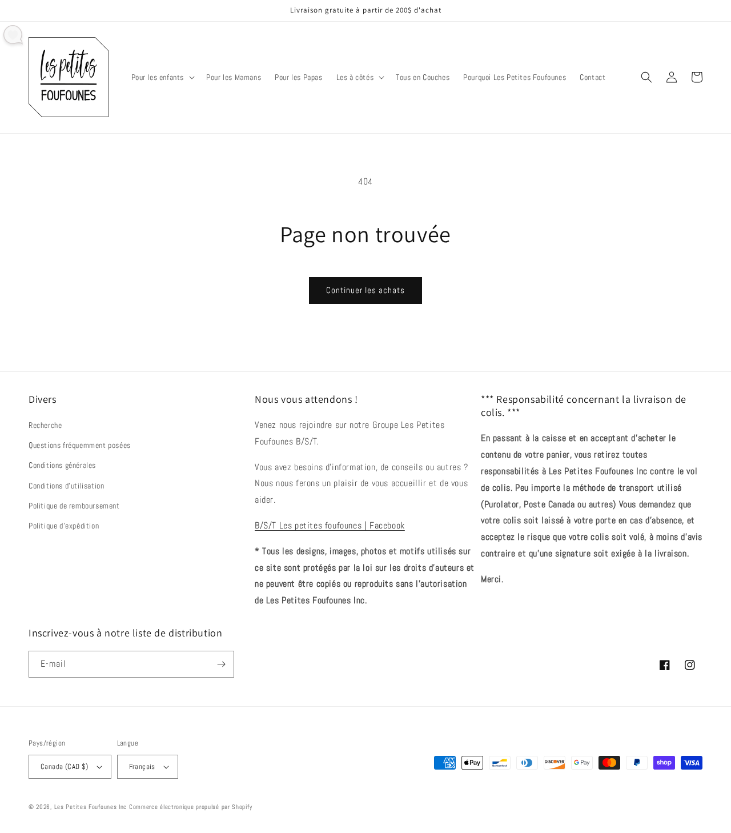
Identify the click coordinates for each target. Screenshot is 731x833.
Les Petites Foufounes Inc (90, 807)
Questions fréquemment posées (80, 445)
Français (142, 766)
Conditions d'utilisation (66, 485)
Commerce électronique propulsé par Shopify (190, 807)
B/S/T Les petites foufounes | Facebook (330, 525)
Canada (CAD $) (65, 766)
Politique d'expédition (64, 525)
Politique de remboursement (74, 505)
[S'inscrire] (221, 664)
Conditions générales (62, 465)
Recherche (45, 425)
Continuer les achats (365, 290)
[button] (162, 77)
